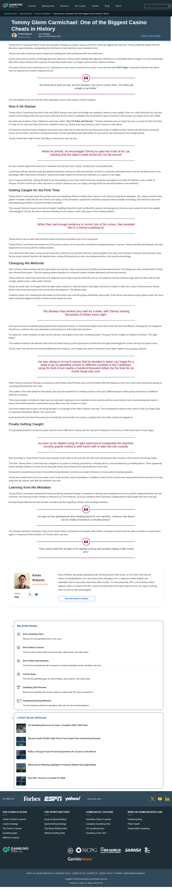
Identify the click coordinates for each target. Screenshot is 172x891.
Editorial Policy (63, 873)
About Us (31, 873)
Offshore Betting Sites (54, 833)
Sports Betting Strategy (55, 824)
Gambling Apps (10, 833)
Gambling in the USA (96, 833)
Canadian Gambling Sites (98, 824)
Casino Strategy (10, 824)
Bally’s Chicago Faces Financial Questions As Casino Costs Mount (62, 751)
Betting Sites (48, 6)
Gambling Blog (135, 819)
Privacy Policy (106, 873)
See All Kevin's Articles (76, 598)
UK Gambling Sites (95, 828)
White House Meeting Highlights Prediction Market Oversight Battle (62, 765)
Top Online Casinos (12, 828)
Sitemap (118, 873)
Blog (107, 6)
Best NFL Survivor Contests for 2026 (46, 778)
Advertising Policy (45, 873)
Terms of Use (79, 873)
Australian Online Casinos (98, 819)
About (118, 6)
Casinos (32, 6)
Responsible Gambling (139, 828)
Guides (95, 6)
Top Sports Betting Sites (55, 828)
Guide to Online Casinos (14, 819)
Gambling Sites (10, 14)
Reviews (64, 6)
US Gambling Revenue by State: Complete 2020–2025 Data (58, 725)
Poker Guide (134, 824)
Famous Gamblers (42, 14)
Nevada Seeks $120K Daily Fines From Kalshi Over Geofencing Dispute (64, 738)
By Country (80, 6)
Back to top (168, 798)
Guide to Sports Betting (55, 819)
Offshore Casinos (11, 837)
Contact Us (92, 873)
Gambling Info (26, 14)
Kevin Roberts (26, 34)
